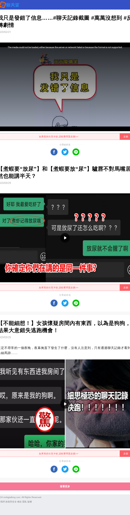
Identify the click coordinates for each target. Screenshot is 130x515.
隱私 (24, 501)
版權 (29, 501)
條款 (19, 501)
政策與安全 (11, 501)
